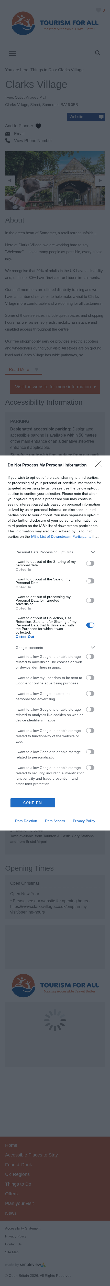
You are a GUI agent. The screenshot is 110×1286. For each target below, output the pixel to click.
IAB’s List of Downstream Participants (61, 536)
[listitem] (55, 552)
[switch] (90, 563)
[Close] (100, 465)
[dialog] (55, 643)
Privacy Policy (84, 821)
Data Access (55, 821)
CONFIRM (32, 803)
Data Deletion (26, 821)
